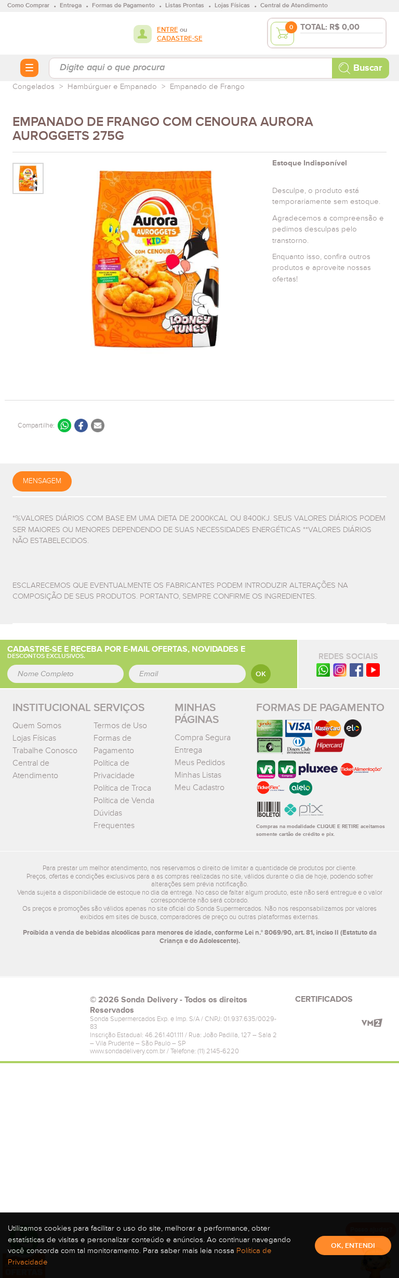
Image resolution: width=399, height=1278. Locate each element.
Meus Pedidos (200, 762)
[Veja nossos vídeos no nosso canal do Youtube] (373, 669)
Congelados (33, 87)
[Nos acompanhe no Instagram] (340, 669)
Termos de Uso (120, 725)
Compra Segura (203, 737)
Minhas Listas (198, 775)
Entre (167, 29)
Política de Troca (122, 788)
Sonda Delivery (45, 1003)
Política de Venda (124, 800)
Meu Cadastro (199, 787)
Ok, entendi (353, 1245)
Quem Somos (36, 725)
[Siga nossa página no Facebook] (356, 669)
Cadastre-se (180, 38)
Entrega (188, 750)
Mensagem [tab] (42, 481)
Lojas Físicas (34, 738)
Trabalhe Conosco (44, 750)
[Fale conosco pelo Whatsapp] (323, 669)
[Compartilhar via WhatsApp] (64, 425)
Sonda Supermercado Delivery (45, 33)
